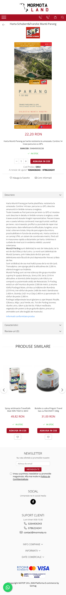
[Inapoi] (2, 25)
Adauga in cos (41, 161)
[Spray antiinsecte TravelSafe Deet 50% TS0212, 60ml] (17, 380)
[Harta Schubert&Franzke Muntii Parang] (33, 85)
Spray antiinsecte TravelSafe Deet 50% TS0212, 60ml (17, 409)
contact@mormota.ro (34, 532)
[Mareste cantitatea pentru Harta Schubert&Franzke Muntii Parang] (25, 161)
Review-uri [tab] (12, 331)
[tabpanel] (33, 85)
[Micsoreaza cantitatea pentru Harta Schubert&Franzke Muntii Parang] (16, 161)
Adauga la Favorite (21, 177)
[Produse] (4, 18)
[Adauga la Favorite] (17, 437)
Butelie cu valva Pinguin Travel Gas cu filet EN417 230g (48, 409)
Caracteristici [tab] (11, 324)
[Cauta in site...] (62, 17)
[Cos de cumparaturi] (55, 17)
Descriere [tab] (10, 194)
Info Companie (32, 544)
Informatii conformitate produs (20, 316)
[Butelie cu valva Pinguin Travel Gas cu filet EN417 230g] (48, 379)
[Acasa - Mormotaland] (33, 7)
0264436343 (34, 523)
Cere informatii (44, 177)
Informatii (31, 550)
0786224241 (34, 528)
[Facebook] (33, 501)
